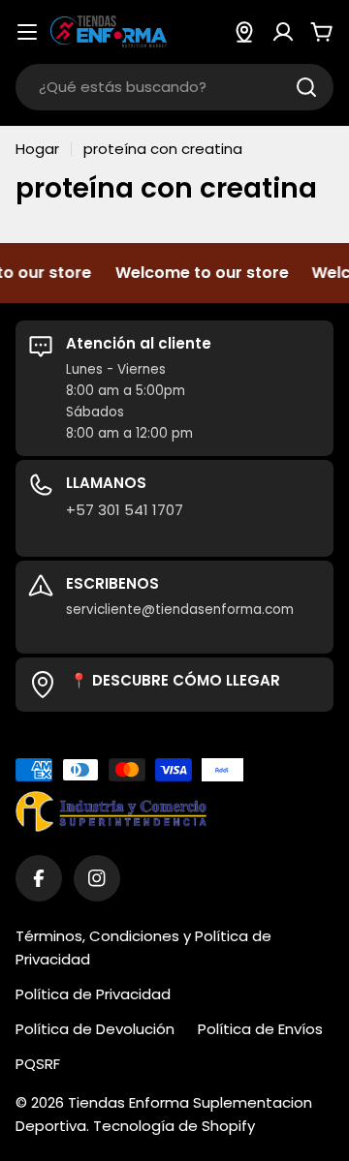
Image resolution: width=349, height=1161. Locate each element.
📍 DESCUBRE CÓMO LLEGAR (175, 680)
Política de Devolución (95, 1029)
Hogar (37, 148)
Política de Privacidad (93, 994)
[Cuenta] (283, 32)
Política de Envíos (260, 1029)
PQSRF (38, 1064)
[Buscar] (306, 87)
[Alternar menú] (27, 32)
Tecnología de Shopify (174, 1125)
